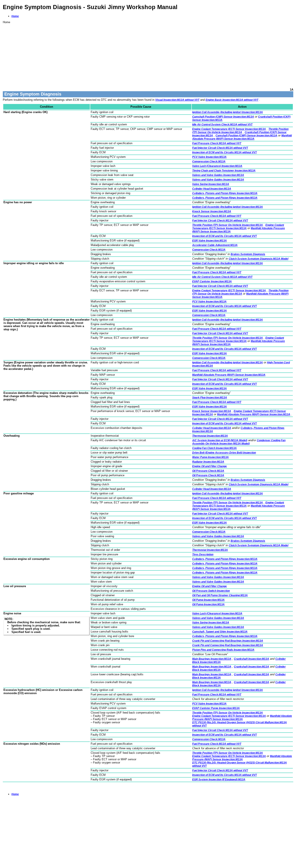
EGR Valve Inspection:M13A (209, 240)
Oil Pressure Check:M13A (208, 470)
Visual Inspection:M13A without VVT (177, 99)
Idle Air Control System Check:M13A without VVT (222, 124)
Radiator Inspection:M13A (208, 461)
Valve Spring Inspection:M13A (210, 184)
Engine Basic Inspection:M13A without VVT (232, 99)
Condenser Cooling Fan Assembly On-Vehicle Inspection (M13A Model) (238, 442)
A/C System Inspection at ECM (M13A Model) (219, 440)
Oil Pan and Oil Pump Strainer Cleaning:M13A (220, 595)
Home (15, 16)
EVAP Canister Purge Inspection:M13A (216, 708)
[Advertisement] (132, 54)
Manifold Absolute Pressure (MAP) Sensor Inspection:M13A (242, 137)
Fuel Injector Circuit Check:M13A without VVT (220, 147)
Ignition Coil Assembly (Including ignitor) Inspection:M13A (227, 112)
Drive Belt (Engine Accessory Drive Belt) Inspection (224, 452)
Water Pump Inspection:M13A (210, 457)
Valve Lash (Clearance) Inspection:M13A (217, 166)
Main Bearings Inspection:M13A (211, 658)
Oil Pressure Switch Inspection (211, 590)
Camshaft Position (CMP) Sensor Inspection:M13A (223, 116)
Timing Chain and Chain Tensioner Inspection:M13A (223, 170)
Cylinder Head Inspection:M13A (211, 188)
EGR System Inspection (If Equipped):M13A (218, 779)
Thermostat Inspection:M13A (210, 435)
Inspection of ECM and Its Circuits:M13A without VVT (224, 152)
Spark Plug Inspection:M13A (209, 397)
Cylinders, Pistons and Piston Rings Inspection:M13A (224, 193)
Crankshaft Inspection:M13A (251, 658)
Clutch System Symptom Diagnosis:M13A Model (258, 258)
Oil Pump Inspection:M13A (208, 599)
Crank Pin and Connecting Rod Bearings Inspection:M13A (227, 640)
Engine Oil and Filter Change (209, 466)
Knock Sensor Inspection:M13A (211, 211)
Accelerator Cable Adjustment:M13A (215, 245)
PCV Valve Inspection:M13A (209, 156)
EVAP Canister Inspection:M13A (212, 281)
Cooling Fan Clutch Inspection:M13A (214, 448)
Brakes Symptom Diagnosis (248, 254)
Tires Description (202, 554)
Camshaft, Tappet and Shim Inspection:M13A (219, 631)
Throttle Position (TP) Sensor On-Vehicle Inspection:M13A (240, 131)
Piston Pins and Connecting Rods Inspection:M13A (223, 649)
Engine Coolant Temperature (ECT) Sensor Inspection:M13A (229, 129)
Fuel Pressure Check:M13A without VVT (216, 143)
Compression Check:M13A (208, 161)
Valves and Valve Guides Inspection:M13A (218, 175)
